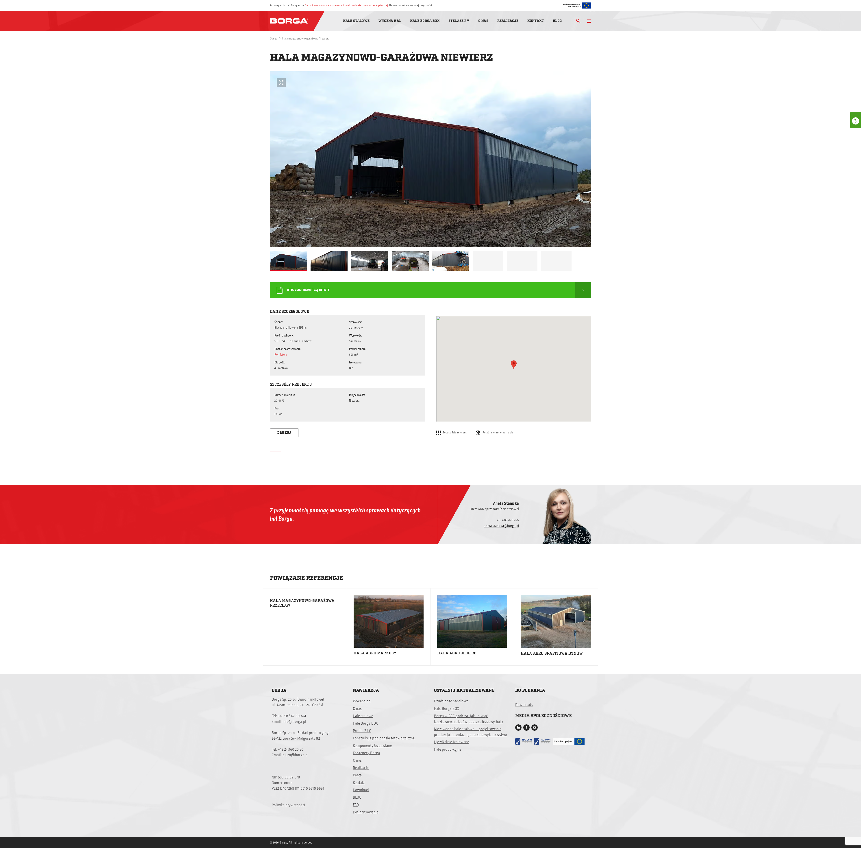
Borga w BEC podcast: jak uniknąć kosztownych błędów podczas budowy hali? (468, 718)
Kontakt (535, 21)
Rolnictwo (280, 355)
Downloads (524, 705)
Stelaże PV (458, 21)
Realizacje (507, 21)
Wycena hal (389, 21)
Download (361, 790)
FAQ (356, 805)
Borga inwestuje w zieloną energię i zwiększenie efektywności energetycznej (346, 5)
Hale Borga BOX (424, 21)
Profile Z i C (362, 731)
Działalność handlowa (451, 701)
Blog (557, 21)
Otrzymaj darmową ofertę (308, 290)
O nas (483, 21)
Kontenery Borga (366, 753)
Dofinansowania (365, 812)
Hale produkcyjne (447, 749)
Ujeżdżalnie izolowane (451, 742)
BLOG (357, 797)
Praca (357, 775)
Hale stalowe (356, 21)
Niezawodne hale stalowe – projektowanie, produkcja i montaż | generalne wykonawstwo (470, 731)
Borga (273, 39)
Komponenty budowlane (372, 745)
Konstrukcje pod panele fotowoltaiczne (384, 738)
